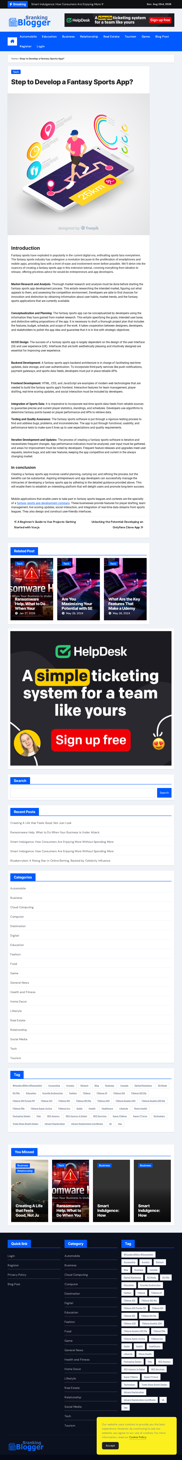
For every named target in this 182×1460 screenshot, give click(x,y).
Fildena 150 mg (83, 1100)
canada (124, 1085)
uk (110, 1123)
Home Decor (18, 1001)
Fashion (15, 954)
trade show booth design (25, 1123)
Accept (110, 1445)
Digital (14, 935)
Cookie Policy (137, 1437)
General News (19, 983)
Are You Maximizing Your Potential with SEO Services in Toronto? (78, 608)
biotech (84, 1085)
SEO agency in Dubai (76, 1116)
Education (49, 36)
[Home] (12, 41)
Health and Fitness (22, 992)
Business (68, 36)
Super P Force (140, 1116)
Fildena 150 (64, 1100)
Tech (16, 71)
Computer (17, 917)
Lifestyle (16, 1011)
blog (97, 1085)
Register (25, 46)
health (92, 1108)
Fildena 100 (119, 1093)
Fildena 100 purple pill (24, 1100)
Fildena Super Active (41, 1108)
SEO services (99, 1116)
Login (41, 46)
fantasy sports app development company (43, 503)
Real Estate (111, 36)
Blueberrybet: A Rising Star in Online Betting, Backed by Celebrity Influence (60, 861)
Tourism (130, 36)
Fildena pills (19, 1108)
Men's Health (140, 1108)
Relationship (89, 36)
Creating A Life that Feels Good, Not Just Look (40, 823)
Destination (18, 926)
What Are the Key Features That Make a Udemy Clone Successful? (124, 608)
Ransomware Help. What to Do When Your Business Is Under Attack (31, 608)
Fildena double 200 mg (153, 1100)
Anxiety (70, 1085)
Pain (39, 1116)
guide (79, 1108)
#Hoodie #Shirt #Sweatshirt (27, 1085)
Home (14, 58)
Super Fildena (120, 1116)
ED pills (16, 1093)
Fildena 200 (103, 1100)
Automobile (28, 36)
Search (20, 781)
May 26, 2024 (74, 613)
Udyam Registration (55, 1123)
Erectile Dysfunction (52, 1093)
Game (146, 36)
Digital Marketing (143, 1085)
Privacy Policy (17, 1275)
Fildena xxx (64, 1108)
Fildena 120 (46, 1100)
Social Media (18, 1039)
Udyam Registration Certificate (87, 1123)
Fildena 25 (102, 1093)
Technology (159, 1116)
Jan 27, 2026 (27, 613)
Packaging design (21, 1116)
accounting (54, 1085)
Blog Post (162, 36)
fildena (86, 1093)
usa (120, 1123)
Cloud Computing (22, 907)
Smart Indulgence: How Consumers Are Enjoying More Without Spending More (62, 842)
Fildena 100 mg (138, 1093)
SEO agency (53, 1116)
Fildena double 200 (125, 1100)
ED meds (162, 1085)
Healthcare (107, 1108)
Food (13, 964)
